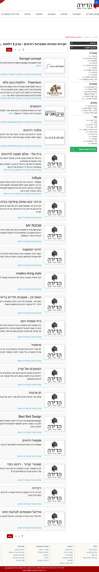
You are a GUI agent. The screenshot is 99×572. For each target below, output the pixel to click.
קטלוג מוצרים (92, 14)
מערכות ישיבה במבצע (16, 552)
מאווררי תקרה (44, 550)
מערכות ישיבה (90, 65)
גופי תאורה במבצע (66, 563)
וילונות (46, 558)
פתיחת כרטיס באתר (89, 558)
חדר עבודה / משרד (88, 129)
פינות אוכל (91, 132)
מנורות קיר (69, 555)
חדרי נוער (91, 127)
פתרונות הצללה (43, 552)
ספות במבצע (19, 550)
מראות (93, 75)
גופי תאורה (69, 550)
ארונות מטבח (90, 70)
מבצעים (51, 14)
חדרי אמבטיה (90, 141)
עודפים (64, 14)
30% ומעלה (91, 89)
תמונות (39, 14)
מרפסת (92, 143)
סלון (94, 123)
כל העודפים (91, 106)
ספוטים (70, 560)
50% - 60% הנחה (89, 108)
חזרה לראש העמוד (87, 149)
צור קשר (94, 555)
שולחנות (92, 61)
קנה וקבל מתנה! (89, 96)
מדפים (92, 72)
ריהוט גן (46, 555)
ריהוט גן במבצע (43, 560)
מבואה (93, 136)
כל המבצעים (90, 87)
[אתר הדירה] (88, 5)
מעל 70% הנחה (90, 113)
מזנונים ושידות (89, 58)
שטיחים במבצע (18, 555)
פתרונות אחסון (89, 77)
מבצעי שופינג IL (89, 99)
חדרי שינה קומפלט (88, 79)
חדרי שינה (91, 120)
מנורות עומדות (68, 558)
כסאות (93, 68)
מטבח (93, 139)
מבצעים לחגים (90, 92)
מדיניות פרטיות (91, 552)
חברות (27, 14)
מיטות (93, 63)
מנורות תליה (68, 552)
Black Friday (91, 94)
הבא (9, 49)
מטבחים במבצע (18, 558)
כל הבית (92, 134)
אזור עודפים (20, 560)
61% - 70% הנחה (89, 111)
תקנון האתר (93, 550)
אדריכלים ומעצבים (10, 14)
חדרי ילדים (91, 125)
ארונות (93, 56)
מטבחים (77, 14)
